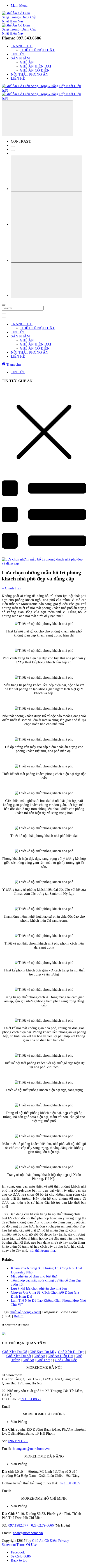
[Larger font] (46, 173)
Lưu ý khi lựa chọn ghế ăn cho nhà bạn (39, 1288)
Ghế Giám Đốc (66, 1360)
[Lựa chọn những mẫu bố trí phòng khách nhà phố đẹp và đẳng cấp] (44, 563)
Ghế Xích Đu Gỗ (14, 1352)
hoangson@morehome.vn (31, 1449)
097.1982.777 (18, 1525)
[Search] (3, 305)
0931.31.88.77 (31, 1399)
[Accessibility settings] (37, 118)
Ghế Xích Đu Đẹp (71, 1352)
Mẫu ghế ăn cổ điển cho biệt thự (34, 1276)
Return (18, 1316)
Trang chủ (13, 364)
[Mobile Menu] (3, 313)
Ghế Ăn (39, 1356)
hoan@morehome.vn (28, 1533)
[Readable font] (46, 245)
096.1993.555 (18, 1441)
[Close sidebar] (3, 317)
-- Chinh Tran (11, 588)
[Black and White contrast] (12, 150)
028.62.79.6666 (42, 1525)
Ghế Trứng (44, 1360)
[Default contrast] (12, 146)
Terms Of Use (26, 1544)
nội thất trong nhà (42, 1250)
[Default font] (46, 280)
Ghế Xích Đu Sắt (18, 1356)
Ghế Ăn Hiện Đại (60, 1356)
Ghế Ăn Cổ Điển (44, 1540)
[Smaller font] (46, 209)
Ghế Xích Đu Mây (43, 1352)
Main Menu (19, 5)
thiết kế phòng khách (25, 1312)
